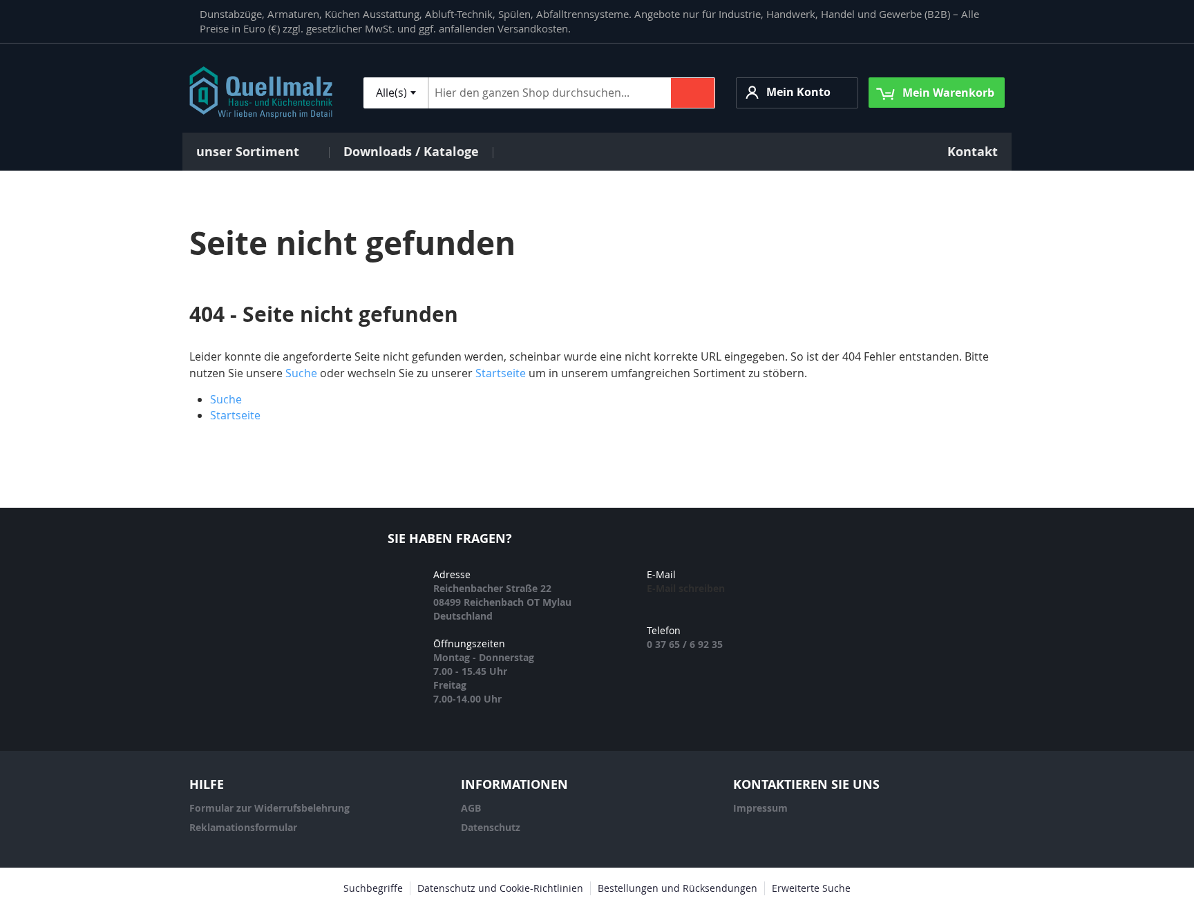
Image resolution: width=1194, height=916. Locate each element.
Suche (301, 373)
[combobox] (395, 92)
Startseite (500, 373)
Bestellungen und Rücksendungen (677, 888)
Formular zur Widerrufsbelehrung (269, 807)
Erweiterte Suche (811, 888)
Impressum (760, 807)
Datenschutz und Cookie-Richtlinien (500, 888)
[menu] (597, 152)
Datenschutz (490, 827)
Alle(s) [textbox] (391, 92)
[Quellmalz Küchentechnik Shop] (260, 92)
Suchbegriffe (373, 888)
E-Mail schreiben (686, 588)
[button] (797, 93)
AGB (471, 807)
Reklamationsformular (243, 827)
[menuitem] (255, 152)
